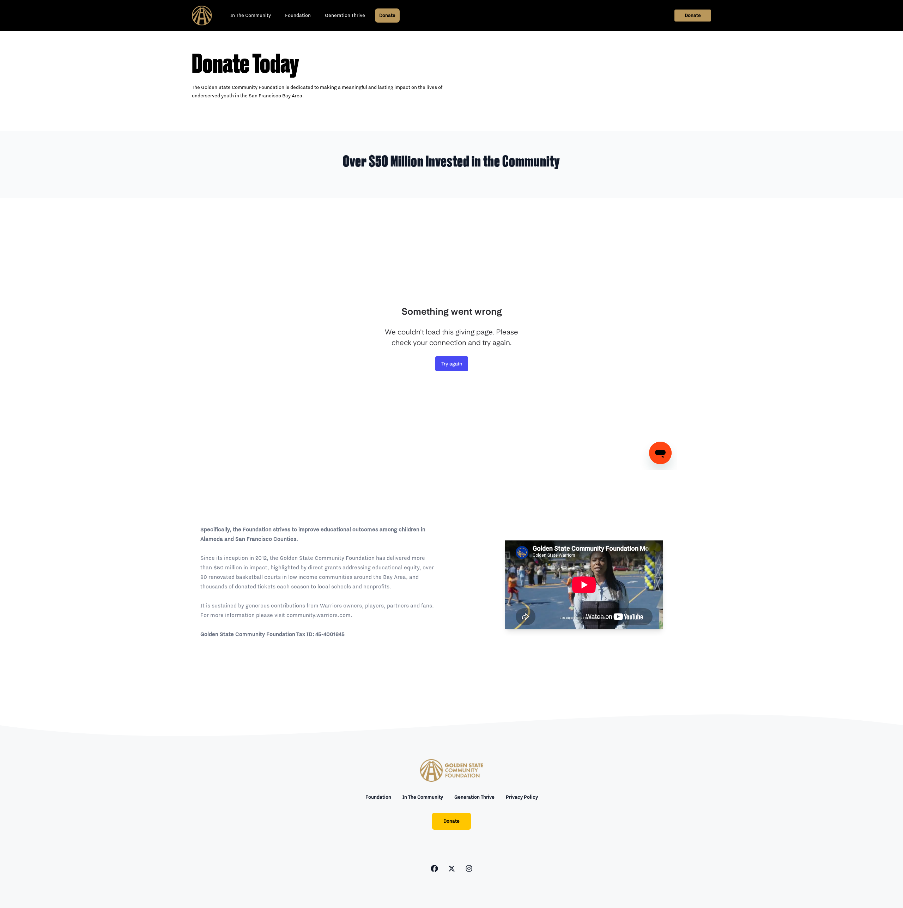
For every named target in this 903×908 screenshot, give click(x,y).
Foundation (298, 15)
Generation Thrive (345, 15)
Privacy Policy (522, 797)
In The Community (250, 15)
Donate (387, 15)
